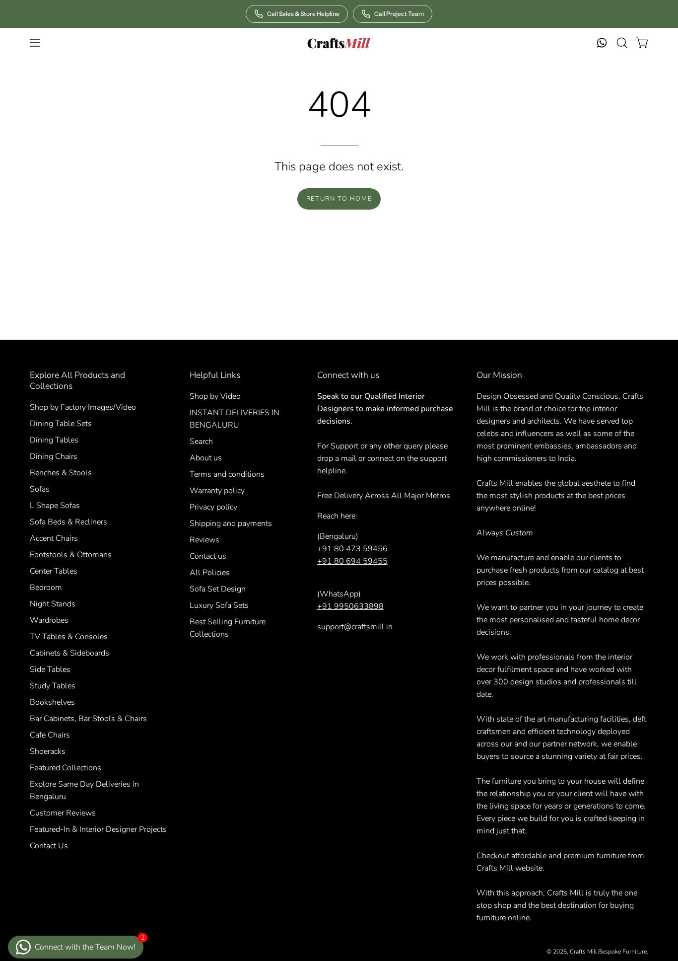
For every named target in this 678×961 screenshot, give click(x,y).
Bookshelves (52, 702)
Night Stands (52, 603)
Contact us (208, 556)
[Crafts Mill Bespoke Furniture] (339, 42)
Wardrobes (49, 620)
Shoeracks (48, 751)
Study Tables (52, 685)
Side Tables (50, 669)
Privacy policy (213, 507)
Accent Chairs (54, 538)
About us (206, 457)
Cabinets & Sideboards (69, 653)
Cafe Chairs (50, 735)
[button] (621, 42)
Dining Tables (54, 440)
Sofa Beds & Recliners (68, 522)
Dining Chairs (53, 456)
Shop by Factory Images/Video (83, 407)
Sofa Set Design (218, 589)
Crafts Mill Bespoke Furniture (608, 952)
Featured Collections (65, 767)
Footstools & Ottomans (71, 554)
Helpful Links (215, 375)
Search (201, 441)
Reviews (204, 539)
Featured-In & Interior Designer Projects (98, 829)
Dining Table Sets (61, 423)
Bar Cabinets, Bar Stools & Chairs (88, 718)
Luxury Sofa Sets (219, 605)
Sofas (40, 489)
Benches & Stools (61, 472)
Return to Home (339, 198)
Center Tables (53, 571)
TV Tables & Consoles (69, 636)
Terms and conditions (227, 474)
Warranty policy (217, 490)
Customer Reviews (63, 813)
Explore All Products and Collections (77, 380)
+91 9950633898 (350, 606)
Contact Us (49, 845)
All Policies (210, 572)
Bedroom (46, 587)
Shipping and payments (231, 523)
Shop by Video (215, 396)
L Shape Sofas (55, 505)
